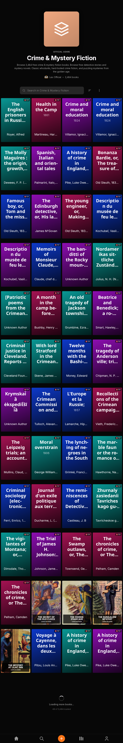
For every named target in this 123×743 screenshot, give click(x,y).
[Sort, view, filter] (90, 90)
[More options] (99, 90)
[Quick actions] (61, 738)
